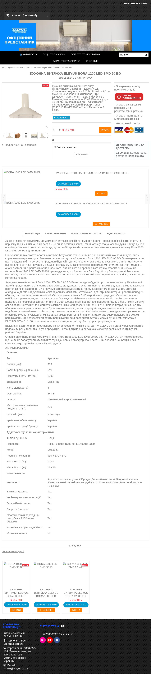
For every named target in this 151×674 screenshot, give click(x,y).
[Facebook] (57, 640)
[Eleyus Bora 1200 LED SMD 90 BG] (9, 135)
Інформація (32, 233)
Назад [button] (3, 106)
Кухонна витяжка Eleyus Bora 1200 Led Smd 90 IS (91, 203)
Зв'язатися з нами (135, 3)
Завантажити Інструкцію (86, 233)
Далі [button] (47, 106)
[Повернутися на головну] (3, 68)
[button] (28, 54)
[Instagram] (43, 640)
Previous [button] (3, 135)
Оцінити (83, 154)
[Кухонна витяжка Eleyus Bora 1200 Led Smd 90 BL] (29, 172)
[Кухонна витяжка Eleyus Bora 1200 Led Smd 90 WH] (75, 574)
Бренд (62, 77)
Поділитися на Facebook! (20, 144)
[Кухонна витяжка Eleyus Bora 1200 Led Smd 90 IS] (29, 202)
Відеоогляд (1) (116, 233)
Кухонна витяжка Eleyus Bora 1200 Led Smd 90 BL (92, 173)
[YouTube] (50, 640)
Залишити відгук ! (13, 551)
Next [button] (47, 135)
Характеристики (55, 233)
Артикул (81, 77)
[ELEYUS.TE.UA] (19, 35)
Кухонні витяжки (15, 68)
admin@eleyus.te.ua (16, 668)
